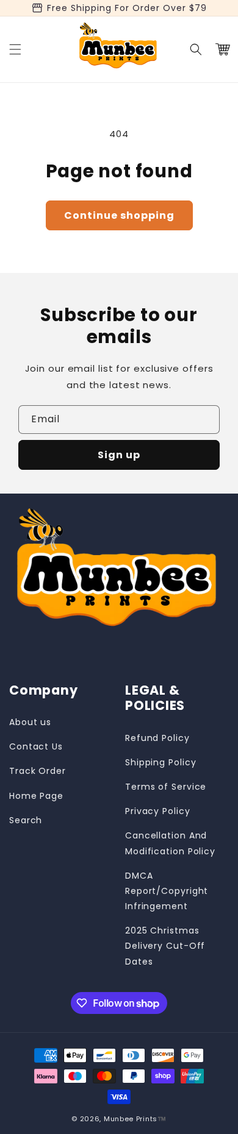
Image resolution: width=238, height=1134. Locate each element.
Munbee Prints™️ (135, 1119)
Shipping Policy (161, 762)
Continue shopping (119, 215)
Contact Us (36, 746)
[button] (15, 49)
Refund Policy (157, 738)
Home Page (36, 796)
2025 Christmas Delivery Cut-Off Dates (165, 945)
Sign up (119, 455)
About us (30, 722)
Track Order (37, 771)
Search (25, 820)
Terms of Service (165, 787)
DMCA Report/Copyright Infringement (166, 891)
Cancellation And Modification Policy (170, 843)
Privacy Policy (157, 811)
